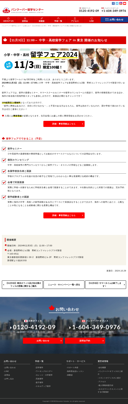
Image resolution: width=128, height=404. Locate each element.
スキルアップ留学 (43, 386)
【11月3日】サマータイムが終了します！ (104, 284)
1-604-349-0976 (96, 327)
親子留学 (39, 382)
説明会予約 (85, 341)
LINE (91, 21)
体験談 (41, 21)
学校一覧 (58, 21)
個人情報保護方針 (106, 385)
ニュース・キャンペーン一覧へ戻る (64, 285)
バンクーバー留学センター (11, 26)
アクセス (75, 21)
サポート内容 (72, 367)
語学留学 (39, 367)
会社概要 (102, 367)
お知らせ (26, 26)
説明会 (25, 21)
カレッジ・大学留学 (44, 375)
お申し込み (9, 379)
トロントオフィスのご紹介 (109, 378)
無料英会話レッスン (75, 371)
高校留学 (39, 379)
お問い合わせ (43, 341)
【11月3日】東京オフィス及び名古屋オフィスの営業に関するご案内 (23, 284)
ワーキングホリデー (44, 371)
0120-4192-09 (34, 327)
